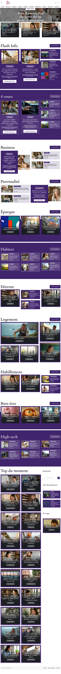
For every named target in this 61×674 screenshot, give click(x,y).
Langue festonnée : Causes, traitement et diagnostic (10, 416)
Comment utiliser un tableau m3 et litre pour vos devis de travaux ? (13, 257)
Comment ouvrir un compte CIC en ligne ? (10, 228)
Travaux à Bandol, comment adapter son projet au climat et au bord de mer (50, 333)
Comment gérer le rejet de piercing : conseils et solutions (50, 416)
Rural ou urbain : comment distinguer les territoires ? (13, 267)
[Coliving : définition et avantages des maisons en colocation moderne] (25, 257)
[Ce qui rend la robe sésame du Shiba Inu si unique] (45, 379)
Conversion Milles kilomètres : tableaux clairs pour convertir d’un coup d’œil (10, 122)
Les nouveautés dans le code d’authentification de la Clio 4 (30, 121)
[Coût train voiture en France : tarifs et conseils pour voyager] (45, 124)
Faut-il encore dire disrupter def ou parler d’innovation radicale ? (30, 18)
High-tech (30, 9)
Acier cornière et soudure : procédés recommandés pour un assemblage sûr (10, 354)
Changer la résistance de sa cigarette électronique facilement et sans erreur (54, 76)
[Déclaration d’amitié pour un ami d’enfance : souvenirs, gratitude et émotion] (7, 198)
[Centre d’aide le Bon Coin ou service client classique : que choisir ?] (37, 165)
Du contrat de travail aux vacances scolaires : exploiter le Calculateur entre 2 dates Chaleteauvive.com (50, 297)
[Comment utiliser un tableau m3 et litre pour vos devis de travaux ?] (4, 257)
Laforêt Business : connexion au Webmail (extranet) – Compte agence (34, 445)
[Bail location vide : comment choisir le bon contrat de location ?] (25, 267)
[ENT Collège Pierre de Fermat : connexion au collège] (25, 454)
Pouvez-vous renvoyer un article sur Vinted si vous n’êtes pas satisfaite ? (55, 389)
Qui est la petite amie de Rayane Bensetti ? (52, 526)
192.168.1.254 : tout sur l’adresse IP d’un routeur (29, 354)
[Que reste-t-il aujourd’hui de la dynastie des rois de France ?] (45, 65)
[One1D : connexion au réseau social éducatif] (45, 444)
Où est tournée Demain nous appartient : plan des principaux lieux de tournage (9, 71)
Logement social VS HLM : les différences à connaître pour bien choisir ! (55, 266)
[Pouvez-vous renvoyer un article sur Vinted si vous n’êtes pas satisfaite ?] (45, 389)
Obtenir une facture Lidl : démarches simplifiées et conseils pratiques (30, 226)
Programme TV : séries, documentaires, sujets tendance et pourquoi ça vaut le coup (54, 54)
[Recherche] (55, 3)
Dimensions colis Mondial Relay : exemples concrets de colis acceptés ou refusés (9, 160)
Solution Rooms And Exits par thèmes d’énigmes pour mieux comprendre (34, 295)
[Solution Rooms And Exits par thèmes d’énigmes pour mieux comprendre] (25, 294)
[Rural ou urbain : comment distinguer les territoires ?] (4, 267)
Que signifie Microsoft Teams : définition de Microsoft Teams (54, 454)
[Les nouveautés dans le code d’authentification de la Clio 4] (30, 108)
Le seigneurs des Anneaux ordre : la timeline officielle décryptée (55, 494)
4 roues (7, 96)
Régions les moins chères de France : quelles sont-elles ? (54, 257)
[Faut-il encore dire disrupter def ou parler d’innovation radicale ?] (4, 444)
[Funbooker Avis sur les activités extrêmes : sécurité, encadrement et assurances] (25, 305)
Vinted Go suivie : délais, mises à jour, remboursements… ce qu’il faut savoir (30, 31)
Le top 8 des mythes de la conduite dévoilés (54, 104)
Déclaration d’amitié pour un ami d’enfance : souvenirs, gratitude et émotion (21, 199)
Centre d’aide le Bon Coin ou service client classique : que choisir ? (50, 165)
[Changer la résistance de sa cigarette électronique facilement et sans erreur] (45, 75)
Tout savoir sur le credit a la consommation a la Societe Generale (50, 227)
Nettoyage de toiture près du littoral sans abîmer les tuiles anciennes (19, 337)
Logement (9, 319)
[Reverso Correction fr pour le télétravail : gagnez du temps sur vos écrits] (37, 155)
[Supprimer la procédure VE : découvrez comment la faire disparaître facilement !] (45, 114)
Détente (7, 286)
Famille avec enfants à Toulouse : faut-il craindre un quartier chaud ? (21, 189)
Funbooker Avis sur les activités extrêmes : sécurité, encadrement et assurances (34, 305)
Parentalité (10, 181)
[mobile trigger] (2, 2)
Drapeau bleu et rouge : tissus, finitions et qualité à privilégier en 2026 (51, 32)
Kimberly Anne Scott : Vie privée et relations (39, 192)
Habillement (11, 371)
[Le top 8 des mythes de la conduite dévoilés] (45, 103)
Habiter (7, 249)
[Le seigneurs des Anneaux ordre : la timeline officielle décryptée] (47, 494)
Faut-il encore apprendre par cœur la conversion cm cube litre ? (50, 354)
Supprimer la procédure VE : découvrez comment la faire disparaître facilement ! (54, 114)
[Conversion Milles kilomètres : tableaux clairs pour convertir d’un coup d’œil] (9, 108)
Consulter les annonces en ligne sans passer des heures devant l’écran (10, 655)
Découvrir (55, 45)
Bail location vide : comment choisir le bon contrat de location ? (34, 267)
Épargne (8, 211)
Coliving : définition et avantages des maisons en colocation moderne (34, 257)
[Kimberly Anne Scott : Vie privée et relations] (54, 193)
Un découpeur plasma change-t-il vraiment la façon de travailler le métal (9, 31)
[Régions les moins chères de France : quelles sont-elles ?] (45, 256)
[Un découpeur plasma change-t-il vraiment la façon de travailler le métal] (4, 455)
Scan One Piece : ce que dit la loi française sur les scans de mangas (30, 70)
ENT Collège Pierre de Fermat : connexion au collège (34, 454)
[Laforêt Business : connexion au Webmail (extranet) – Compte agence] (25, 444)
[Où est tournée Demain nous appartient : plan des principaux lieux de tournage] (9, 57)
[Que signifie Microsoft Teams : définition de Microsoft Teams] (45, 454)
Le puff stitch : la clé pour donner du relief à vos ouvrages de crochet (55, 504)
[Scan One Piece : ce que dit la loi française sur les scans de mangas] (30, 57)
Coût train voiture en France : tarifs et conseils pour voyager (54, 125)
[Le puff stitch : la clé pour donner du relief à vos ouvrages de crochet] (47, 503)
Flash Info (9, 45)
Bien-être (8, 403)
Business (8, 147)
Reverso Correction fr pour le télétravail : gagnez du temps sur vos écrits (51, 156)
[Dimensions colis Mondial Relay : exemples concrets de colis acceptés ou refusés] (24, 162)
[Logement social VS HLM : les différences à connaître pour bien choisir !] (45, 266)
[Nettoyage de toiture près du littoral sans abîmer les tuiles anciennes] (19, 333)
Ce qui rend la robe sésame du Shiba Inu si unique (54, 379)
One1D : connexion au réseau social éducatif (54, 444)
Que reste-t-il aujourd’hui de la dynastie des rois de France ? (53, 65)
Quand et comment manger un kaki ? (30, 417)
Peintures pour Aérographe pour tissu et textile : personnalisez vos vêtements (30, 383)
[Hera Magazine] (8, 2)
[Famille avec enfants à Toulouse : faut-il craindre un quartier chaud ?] (7, 188)
